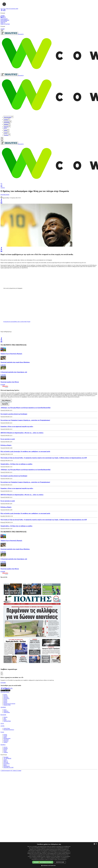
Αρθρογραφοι (6, 712)
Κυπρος (5, 694)
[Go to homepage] (9, 33)
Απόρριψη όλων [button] (60, 862)
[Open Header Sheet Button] (2, 31)
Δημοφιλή (5, 404)
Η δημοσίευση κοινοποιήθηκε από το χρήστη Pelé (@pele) (16, 321)
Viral (4, 718)
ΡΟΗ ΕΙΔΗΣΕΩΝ (5, 20)
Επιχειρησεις (6, 698)
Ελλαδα (5, 699)
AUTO (5, 128)
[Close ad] (2, 674)
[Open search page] (1, 184)
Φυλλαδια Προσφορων (8, 729)
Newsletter (5, 757)
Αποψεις (5, 742)
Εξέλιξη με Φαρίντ (6, 445)
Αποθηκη (5, 752)
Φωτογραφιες (6, 763)
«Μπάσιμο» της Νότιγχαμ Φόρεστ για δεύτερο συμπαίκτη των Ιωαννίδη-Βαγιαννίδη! (26, 407)
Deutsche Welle (7, 704)
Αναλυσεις (5, 711)
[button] (49, 865)
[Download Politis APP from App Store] (3, 690)
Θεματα (5, 749)
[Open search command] (2, 138)
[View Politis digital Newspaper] (49, 623)
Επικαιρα (5, 748)
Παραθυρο (6, 135)
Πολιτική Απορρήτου (62, 859)
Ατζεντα (5, 747)
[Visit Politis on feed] (12, 688)
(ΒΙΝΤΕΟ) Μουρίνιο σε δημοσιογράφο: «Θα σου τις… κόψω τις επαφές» (22, 432)
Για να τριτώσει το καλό (8, 439)
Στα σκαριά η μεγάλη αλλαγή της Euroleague (14, 414)
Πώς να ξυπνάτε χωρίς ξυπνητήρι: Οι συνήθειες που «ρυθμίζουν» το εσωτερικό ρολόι (25, 451)
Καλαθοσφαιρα (6, 738)
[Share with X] (1, 201)
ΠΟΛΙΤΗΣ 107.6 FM (8, 767)
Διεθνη (5, 737)
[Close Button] (2, 672)
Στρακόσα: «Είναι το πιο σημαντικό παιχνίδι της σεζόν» (17, 426)
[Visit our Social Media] (1, 10)
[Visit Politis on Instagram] (5, 688)
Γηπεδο (5, 132)
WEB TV (3, 22)
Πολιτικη (5, 695)
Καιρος (5, 764)
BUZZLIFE (6, 126)
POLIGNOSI (4, 21)
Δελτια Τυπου (6, 728)
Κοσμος (5, 702)
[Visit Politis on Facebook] (1, 688)
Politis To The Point (5, 24)
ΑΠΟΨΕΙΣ (6, 124)
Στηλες (5, 709)
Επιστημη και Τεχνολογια (9, 703)
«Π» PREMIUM (7, 758)
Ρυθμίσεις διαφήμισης (51, 857)
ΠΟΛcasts (5, 762)
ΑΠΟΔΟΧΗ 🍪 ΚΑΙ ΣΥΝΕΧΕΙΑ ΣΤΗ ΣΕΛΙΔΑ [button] (43, 862)
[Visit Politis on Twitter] (3, 688)
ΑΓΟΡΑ (5, 130)
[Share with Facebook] (1, 199)
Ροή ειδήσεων (6, 400)
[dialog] (49, 855)
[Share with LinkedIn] (1, 203)
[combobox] (94, 844)
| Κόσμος (3, 187)
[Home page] (1, 186)
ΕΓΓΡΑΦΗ (3, 682)
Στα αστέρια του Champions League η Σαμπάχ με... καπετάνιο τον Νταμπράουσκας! (25, 420)
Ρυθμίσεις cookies (53, 859)
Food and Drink (7, 721)
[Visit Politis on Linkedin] (6, 688)
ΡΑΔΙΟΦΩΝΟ (4, 18)
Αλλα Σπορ (6, 739)
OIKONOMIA (6, 122)
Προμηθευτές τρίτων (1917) (47, 852)
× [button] (96, 843)
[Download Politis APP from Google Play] (7, 690)
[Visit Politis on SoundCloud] (10, 688)
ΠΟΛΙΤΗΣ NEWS (7, 117)
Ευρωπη (5, 701)
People (5, 719)
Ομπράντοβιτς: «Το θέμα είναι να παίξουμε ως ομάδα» (16, 464)
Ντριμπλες (5, 741)
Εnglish (3, 15)
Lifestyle (5, 717)
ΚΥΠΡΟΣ (6, 119)
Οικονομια (5, 697)
